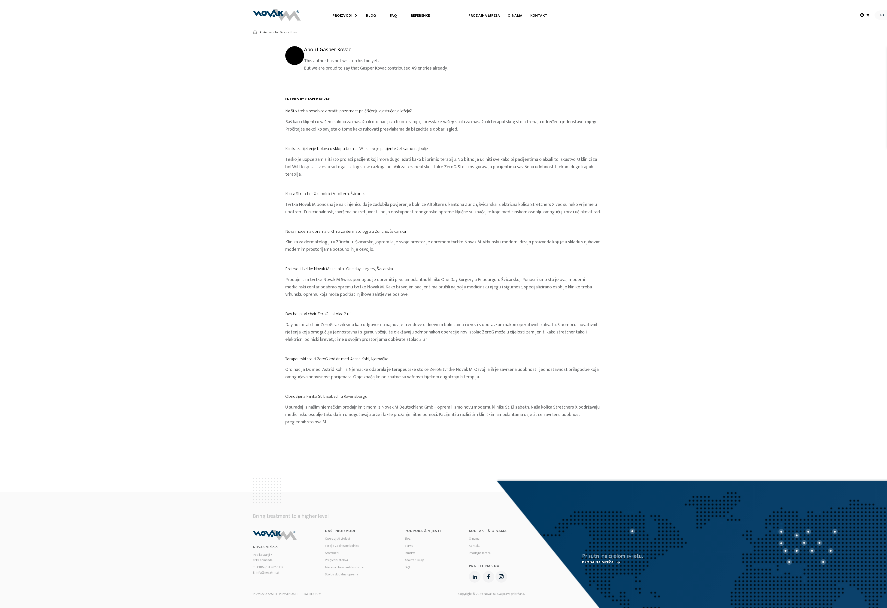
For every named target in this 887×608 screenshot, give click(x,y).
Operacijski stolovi (337, 538)
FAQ (407, 567)
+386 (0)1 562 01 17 (269, 567)
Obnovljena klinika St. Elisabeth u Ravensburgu (326, 396)
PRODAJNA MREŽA (598, 562)
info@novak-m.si (267, 572)
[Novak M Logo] (277, 15)
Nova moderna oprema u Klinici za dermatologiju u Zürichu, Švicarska (345, 231)
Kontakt (538, 15)
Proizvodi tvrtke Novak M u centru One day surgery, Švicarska (339, 268)
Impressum (312, 593)
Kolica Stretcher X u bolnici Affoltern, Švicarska (326, 193)
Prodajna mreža (484, 15)
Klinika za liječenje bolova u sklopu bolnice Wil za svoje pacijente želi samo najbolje (356, 148)
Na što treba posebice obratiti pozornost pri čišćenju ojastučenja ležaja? (348, 111)
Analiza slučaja (415, 560)
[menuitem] (342, 15)
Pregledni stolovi (336, 560)
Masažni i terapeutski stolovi (344, 567)
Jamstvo (410, 553)
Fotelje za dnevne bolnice (342, 545)
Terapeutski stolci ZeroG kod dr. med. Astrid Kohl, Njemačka (336, 359)
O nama (515, 15)
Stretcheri (332, 553)
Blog (408, 538)
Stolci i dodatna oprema (341, 574)
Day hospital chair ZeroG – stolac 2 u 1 (318, 314)
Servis (409, 545)
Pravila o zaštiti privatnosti (275, 593)
